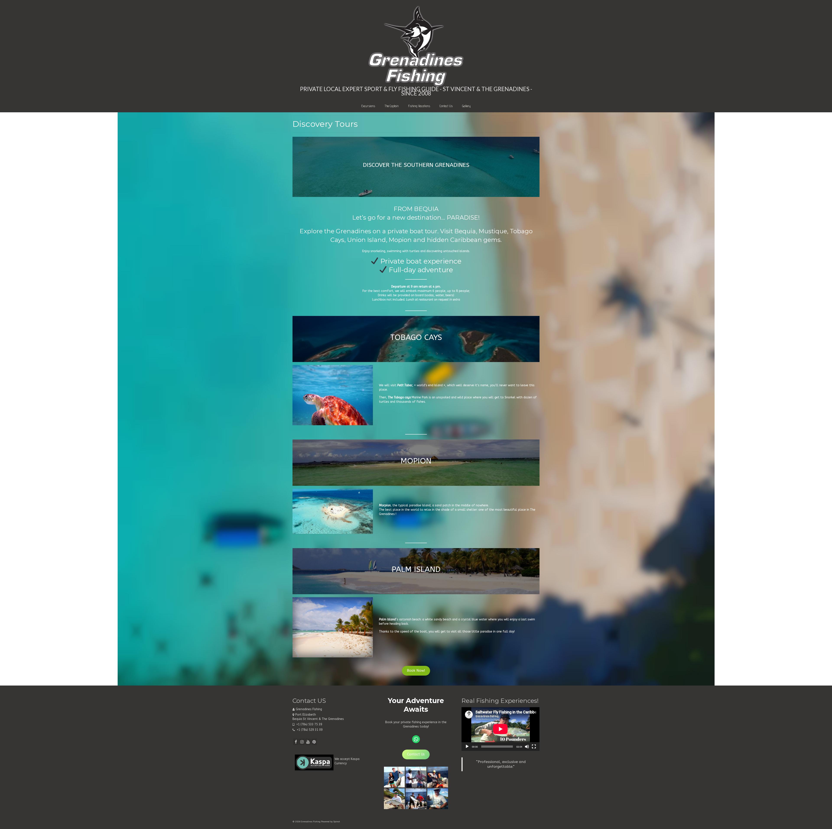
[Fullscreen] (534, 746)
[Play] (467, 746)
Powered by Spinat (330, 821)
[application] (501, 729)
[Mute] (527, 746)
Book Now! (416, 671)
